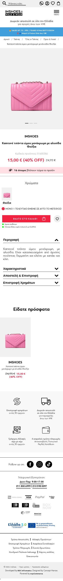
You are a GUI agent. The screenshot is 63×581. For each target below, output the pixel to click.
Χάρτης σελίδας (46, 552)
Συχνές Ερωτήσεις (41, 548)
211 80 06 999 (41, 3)
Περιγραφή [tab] (11, 239)
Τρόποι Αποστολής (20, 539)
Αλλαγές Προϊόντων (41, 539)
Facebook (30, 464)
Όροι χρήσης (24, 567)
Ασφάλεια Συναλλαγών (43, 544)
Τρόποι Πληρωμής (21, 548)
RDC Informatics (25, 571)
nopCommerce (36, 574)
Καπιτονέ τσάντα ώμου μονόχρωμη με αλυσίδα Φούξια (15, 367)
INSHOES (31, 136)
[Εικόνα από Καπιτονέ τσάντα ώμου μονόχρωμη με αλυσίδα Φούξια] (31, 88)
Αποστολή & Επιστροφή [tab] (20, 275)
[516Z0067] (15, 337)
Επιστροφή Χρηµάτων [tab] (19, 282)
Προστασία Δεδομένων (40, 567)
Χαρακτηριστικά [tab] (14, 268)
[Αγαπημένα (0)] (53, 3)
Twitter (39, 464)
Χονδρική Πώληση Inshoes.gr (22, 552)
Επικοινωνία (32, 556)
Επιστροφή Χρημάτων (19, 544)
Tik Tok (48, 464)
